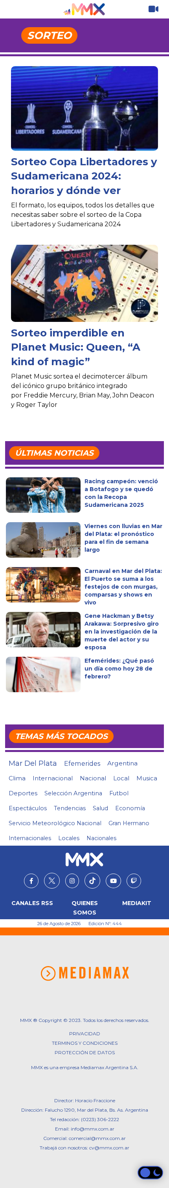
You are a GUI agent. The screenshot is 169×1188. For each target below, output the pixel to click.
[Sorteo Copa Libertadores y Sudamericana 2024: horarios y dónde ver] (84, 115)
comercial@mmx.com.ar (97, 1138)
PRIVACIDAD (84, 1033)
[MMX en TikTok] (92, 881)
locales (68, 838)
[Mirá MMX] (153, 9)
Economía (130, 808)
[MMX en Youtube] (113, 881)
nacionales (101, 838)
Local (121, 778)
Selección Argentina (73, 793)
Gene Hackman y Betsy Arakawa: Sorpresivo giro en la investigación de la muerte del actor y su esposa (121, 631)
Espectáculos (28, 808)
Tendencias (70, 808)
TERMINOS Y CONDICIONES (85, 1043)
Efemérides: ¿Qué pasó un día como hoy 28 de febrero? (119, 668)
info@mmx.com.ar (92, 1129)
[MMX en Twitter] (52, 881)
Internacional (53, 778)
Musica (146, 778)
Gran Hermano (128, 823)
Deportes (23, 793)
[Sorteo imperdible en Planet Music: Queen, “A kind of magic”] (84, 283)
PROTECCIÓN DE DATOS (85, 1052)
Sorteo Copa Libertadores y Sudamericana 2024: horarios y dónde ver (84, 176)
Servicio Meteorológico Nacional (55, 823)
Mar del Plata (33, 763)
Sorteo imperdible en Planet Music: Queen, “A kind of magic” (75, 347)
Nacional (93, 778)
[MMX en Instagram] (72, 881)
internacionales (30, 838)
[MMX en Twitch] (134, 881)
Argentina (122, 763)
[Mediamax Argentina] (84, 973)
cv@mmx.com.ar (109, 1148)
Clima (17, 778)
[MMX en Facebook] (31, 881)
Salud (100, 808)
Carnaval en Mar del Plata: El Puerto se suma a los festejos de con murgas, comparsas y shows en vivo (123, 586)
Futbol (119, 793)
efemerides (82, 763)
